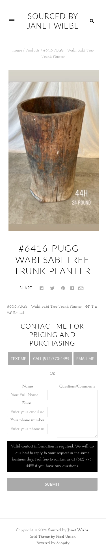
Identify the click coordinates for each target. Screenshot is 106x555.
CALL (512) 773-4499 (51, 358)
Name (27, 386)
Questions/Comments (77, 386)
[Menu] (11, 21)
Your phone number (27, 420)
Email (27, 403)
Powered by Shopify (52, 543)
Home (17, 50)
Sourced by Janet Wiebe (68, 530)
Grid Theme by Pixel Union (53, 537)
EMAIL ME (85, 358)
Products (33, 50)
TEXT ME (18, 358)
